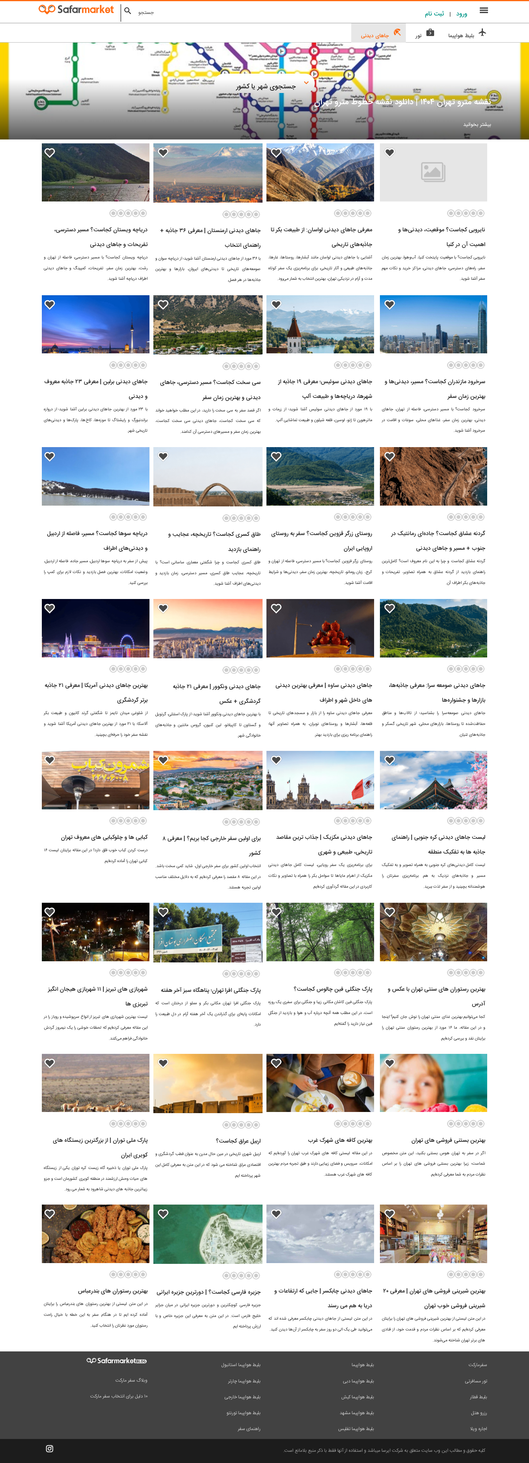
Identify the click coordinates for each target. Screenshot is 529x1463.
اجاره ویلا (478, 1429)
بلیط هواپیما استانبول (241, 1365)
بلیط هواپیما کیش (357, 1397)
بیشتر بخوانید (477, 124)
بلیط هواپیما (363, 1365)
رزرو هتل (479, 1413)
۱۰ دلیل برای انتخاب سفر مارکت (119, 1396)
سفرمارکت (478, 1365)
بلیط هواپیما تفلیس (356, 1429)
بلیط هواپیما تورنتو (244, 1413)
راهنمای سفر (249, 1429)
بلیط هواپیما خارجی (242, 1397)
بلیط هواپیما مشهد (357, 1413)
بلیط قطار (478, 1397)
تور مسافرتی (476, 1381)
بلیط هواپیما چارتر (244, 1381)
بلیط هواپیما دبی (358, 1381)
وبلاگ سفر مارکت (131, 1380)
